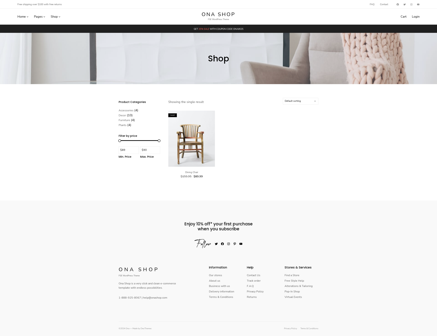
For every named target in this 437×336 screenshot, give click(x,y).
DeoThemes (146, 328)
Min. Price (125, 157)
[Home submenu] (28, 17)
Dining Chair (191, 172)
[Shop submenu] (59, 17)
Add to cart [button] (192, 137)
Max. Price (147, 157)
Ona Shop (218, 14)
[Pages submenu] (44, 17)
